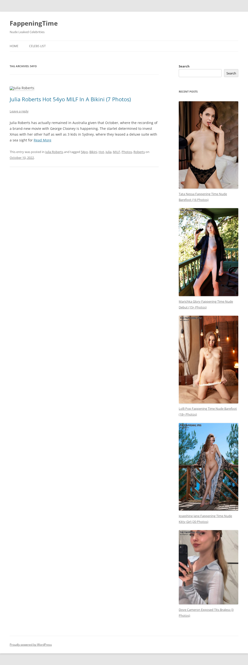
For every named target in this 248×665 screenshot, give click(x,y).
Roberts (139, 152)
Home (14, 46)
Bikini (93, 152)
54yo (84, 152)
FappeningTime (34, 23)
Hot (101, 152)
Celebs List (37, 46)
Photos (127, 152)
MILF (116, 152)
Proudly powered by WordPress (31, 645)
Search (184, 66)
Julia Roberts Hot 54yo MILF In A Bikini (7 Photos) (70, 99)
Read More (42, 140)
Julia (108, 152)
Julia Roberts (54, 152)
